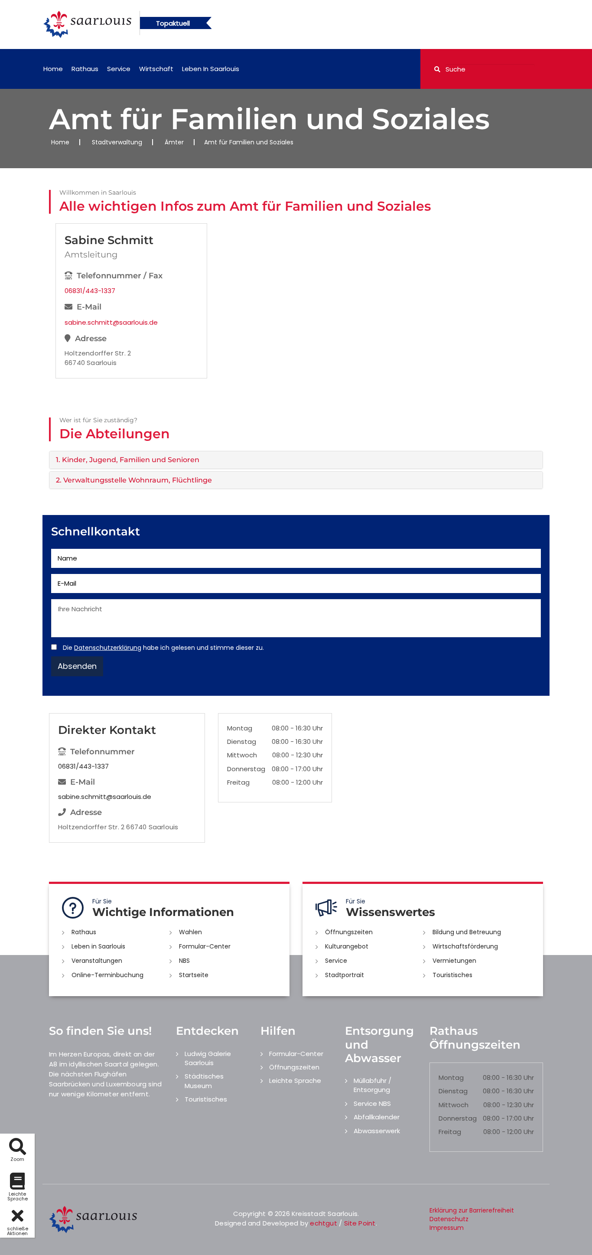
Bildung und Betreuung (467, 932)
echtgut (323, 1223)
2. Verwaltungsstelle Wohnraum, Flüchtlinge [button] (134, 480)
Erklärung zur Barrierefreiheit (471, 1210)
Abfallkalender (377, 1116)
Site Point (360, 1223)
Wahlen (190, 932)
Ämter (174, 142)
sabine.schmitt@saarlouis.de (111, 322)
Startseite (193, 975)
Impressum (446, 1227)
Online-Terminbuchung (107, 975)
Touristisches (452, 975)
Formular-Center (205, 946)
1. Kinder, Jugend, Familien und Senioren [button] (127, 460)
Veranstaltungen (97, 960)
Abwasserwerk (377, 1130)
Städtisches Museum (204, 1081)
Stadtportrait (344, 975)
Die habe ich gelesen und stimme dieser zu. (163, 647)
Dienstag (241, 741)
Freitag (238, 782)
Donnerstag (246, 768)
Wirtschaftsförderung (465, 946)
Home (53, 68)
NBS (184, 960)
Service (118, 68)
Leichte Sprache (295, 1080)
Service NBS (372, 1103)
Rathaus (85, 68)
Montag (239, 728)
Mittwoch (242, 755)
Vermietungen (454, 960)
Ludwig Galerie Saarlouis (208, 1058)
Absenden (77, 666)
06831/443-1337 (90, 290)
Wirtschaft (156, 68)
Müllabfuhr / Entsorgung (372, 1085)
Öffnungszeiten (349, 932)
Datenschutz (448, 1219)
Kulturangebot (346, 946)
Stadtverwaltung (117, 142)
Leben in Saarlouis (210, 68)
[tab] (296, 459)
